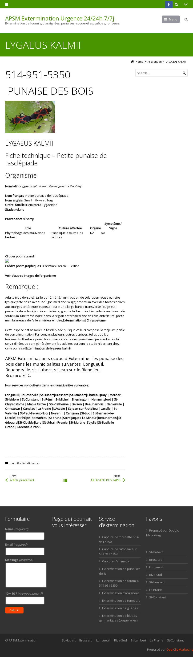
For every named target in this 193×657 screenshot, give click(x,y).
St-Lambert (157, 582)
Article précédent (22, 480)
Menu (173, 19)
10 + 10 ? (24, 593)
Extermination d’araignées (121, 593)
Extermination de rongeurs (121, 600)
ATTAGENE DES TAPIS (106, 480)
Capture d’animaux (115, 561)
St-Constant (157, 597)
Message (19, 560)
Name (16, 529)
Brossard (155, 559)
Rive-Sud (155, 575)
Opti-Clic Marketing (179, 649)
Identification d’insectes (25, 463)
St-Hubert (156, 552)
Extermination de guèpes (120, 608)
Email (16, 544)
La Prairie (156, 590)
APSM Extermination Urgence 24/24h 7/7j (59, 18)
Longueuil (156, 567)
